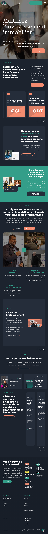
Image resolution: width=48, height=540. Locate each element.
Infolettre (26, 503)
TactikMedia (28, 530)
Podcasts (26, 505)
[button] (45, 3)
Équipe (4, 500)
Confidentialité (5, 530)
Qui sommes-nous (7, 498)
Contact (4, 505)
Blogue (25, 500)
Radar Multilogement (28, 508)
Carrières (5, 503)
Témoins (14, 530)
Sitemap (18, 530)
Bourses (26, 498)
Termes (10, 530)
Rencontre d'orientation (29, 510)
